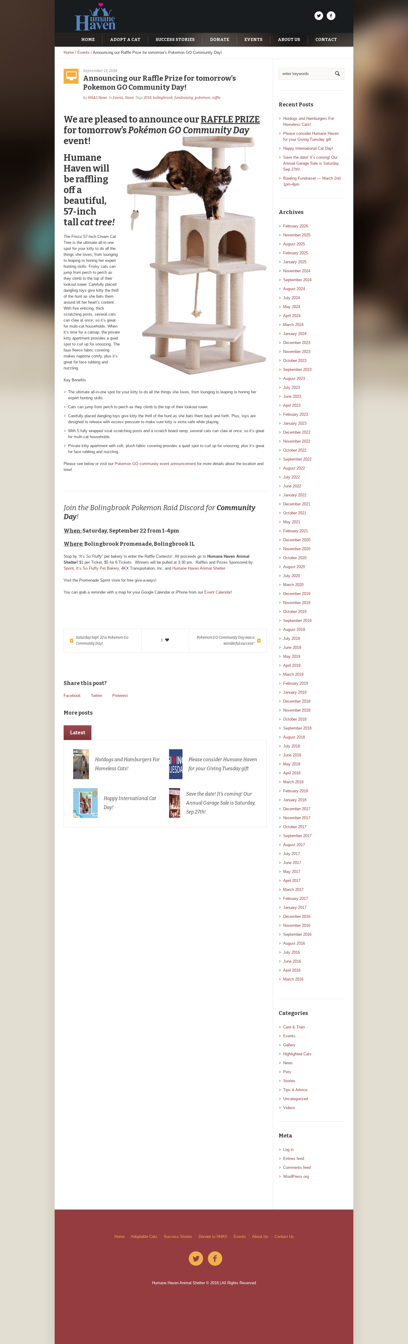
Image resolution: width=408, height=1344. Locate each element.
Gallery (289, 1045)
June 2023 (292, 396)
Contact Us (284, 1237)
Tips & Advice (295, 1090)
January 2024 (294, 333)
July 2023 (291, 387)
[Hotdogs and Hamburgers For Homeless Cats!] (81, 764)
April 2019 (291, 665)
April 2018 (291, 773)
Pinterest (120, 695)
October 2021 (294, 513)
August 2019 (294, 629)
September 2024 (297, 280)
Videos (289, 1108)
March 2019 (293, 674)
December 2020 (296, 540)
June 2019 (292, 647)
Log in (288, 1149)
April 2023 (291, 405)
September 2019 (297, 620)
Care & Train (294, 1027)
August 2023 (294, 378)
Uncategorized (295, 1099)
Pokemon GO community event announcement (155, 463)
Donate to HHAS (213, 1237)
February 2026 (295, 226)
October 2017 (294, 827)
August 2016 (294, 943)
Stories (289, 1081)
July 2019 (291, 638)
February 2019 (295, 683)
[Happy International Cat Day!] (85, 802)
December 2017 (296, 809)
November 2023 (296, 351)
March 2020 (293, 584)
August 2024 (294, 289)
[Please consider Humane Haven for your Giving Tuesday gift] (175, 764)
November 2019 (296, 602)
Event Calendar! (218, 592)
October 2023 (294, 360)
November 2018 (296, 710)
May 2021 (291, 522)
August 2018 (294, 737)
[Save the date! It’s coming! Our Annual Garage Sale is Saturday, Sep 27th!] (174, 802)
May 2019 (291, 656)
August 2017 (294, 845)
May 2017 (291, 871)
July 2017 (291, 853)
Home (69, 52)
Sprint (69, 568)
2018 (147, 98)
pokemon (202, 98)
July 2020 (291, 576)
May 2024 (291, 307)
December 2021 (296, 504)
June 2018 (292, 755)
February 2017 (295, 898)
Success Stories (178, 1237)
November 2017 (296, 818)
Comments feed (297, 1167)
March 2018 (293, 782)
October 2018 (294, 719)
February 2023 (295, 414)
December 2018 (296, 701)
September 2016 (297, 934)
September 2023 (297, 369)
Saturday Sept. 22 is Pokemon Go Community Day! (102, 640)
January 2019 (294, 692)
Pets (287, 1072)
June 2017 (292, 862)
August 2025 (294, 244)
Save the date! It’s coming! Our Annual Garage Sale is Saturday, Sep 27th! (220, 803)
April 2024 (291, 316)
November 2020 (296, 549)
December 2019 (296, 593)
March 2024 (293, 324)
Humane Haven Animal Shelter (198, 568)
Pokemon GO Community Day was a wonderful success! (225, 640)
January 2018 (294, 800)
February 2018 (295, 791)
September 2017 (297, 836)
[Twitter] (318, 15)
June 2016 (292, 961)
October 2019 (294, 611)
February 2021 (295, 531)
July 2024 (291, 298)
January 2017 (294, 907)
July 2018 (291, 746)
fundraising (183, 98)
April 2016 (291, 970)
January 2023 (294, 423)
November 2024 (296, 271)
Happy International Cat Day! (308, 148)
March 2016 (293, 979)
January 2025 (294, 262)
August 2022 (294, 468)
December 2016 (296, 916)
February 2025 (295, 253)
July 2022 (291, 477)
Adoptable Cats (144, 1237)
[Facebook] (330, 15)
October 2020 (294, 558)
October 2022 (294, 450)
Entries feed (293, 1158)
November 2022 (296, 441)
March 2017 (293, 889)
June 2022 (292, 486)
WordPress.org (296, 1176)
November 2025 (296, 235)
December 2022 (296, 432)
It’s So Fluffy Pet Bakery (97, 568)
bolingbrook (163, 98)
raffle (216, 98)
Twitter (96, 695)
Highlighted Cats (297, 1054)
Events (83, 52)
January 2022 (294, 495)
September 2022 (297, 459)
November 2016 (296, 925)
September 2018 (297, 728)
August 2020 (294, 567)
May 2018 (291, 764)
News (129, 98)
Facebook (72, 695)
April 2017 (291, 880)
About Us (260, 1237)
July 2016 (291, 952)
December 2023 (296, 342)
